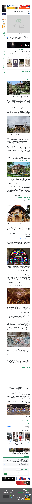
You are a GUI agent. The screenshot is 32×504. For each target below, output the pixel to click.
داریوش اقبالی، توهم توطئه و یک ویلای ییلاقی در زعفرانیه (4, 34)
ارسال (5, 473)
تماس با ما (24, 492)
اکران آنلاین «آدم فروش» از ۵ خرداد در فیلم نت (4, 67)
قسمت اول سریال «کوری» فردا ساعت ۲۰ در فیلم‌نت (4, 53)
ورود (23, 494)
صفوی (15, 33)
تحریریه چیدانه (26, 426)
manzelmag (6, 492)
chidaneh (11, 492)
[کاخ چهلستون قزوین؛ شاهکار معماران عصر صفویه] (18, 88)
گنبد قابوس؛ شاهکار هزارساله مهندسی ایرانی (4, 47)
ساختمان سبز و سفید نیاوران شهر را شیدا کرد (4, 78)
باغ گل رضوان (28, 422)
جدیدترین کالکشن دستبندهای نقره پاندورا (24, 420)
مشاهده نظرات (9, 9)
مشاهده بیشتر (10, 57)
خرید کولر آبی (28, 423)
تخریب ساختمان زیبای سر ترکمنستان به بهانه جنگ (4, 82)
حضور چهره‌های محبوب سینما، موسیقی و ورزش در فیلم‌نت (4, 40)
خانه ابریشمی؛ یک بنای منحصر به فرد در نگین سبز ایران (21, 238)
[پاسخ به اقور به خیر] (4, 460)
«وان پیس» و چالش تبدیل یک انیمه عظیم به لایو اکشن (4, 72)
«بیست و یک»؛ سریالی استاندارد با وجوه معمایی (4, 59)
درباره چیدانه (27, 492)
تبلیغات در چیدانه (20, 492)
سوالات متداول (27, 494)
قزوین (8, 37)
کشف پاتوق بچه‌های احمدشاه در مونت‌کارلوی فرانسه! (22, 77)
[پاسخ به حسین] (4, 464)
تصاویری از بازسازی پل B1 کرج (4, 62)
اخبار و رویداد (28, 9)
